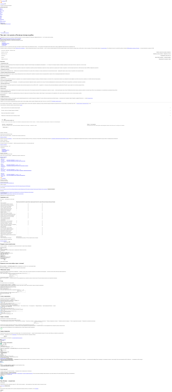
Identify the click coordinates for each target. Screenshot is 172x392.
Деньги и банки (4, 44)
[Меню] (6, 1)
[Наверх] (86, 390)
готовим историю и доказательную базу (82, 103)
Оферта (8, 193)
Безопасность (4, 45)
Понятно (2, 390)
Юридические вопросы (5, 43)
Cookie (13, 193)
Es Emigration (10, 138)
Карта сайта (16, 193)
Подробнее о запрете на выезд (56, 101)
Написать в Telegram (3, 144)
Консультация (8, 23)
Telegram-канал (26, 192)
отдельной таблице (104, 48)
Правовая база (17, 192)
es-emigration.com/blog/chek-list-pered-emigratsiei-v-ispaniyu (60, 138)
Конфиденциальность (3, 193)
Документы (4, 42)
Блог (1, 192)
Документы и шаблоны (5, 192)
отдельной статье (90, 98)
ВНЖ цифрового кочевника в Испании (133, 48)
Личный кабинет (21, 193)
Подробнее (36, 388)
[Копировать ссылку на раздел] (5, 61)
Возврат (11, 193)
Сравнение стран (12, 192)
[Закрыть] (5, 3)
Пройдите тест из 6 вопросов (20, 48)
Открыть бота (90, 127)
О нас (20, 192)
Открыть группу (5, 127)
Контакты (22, 192)
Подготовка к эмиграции (5, 32)
